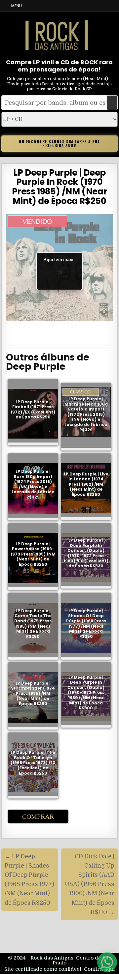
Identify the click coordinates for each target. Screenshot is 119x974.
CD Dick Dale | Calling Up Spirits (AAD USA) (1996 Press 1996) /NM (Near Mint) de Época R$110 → (89, 884)
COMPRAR (38, 816)
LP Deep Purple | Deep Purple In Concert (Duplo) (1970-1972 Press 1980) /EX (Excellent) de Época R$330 (85, 553)
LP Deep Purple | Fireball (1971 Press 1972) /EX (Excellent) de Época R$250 (33, 409)
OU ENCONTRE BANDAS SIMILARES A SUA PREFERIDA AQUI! (59, 143)
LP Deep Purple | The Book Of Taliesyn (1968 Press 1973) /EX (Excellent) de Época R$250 (33, 763)
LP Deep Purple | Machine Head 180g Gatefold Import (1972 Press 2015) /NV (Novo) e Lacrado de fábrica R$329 (86, 414)
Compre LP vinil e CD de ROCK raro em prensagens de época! (59, 65)
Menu (16, 6)
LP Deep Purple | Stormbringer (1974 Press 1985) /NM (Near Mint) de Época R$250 (33, 693)
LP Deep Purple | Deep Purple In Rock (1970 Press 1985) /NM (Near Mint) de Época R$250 (59, 187)
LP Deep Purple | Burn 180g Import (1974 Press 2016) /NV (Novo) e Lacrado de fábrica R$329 (33, 484)
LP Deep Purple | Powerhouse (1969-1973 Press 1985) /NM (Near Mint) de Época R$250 (33, 554)
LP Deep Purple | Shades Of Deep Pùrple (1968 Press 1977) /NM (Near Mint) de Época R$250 (86, 623)
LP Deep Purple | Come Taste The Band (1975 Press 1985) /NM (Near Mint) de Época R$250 (33, 623)
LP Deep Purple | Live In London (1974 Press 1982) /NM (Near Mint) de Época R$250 (86, 484)
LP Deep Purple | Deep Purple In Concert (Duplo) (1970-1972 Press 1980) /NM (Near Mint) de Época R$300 (85, 692)
